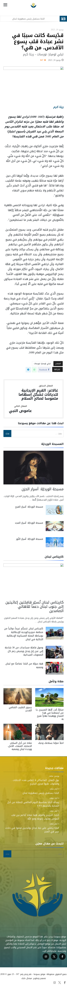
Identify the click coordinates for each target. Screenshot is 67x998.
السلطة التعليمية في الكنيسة (52, 987)
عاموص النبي (20, 409)
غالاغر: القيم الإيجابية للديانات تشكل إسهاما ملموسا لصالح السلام (38, 393)
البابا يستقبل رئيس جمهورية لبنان (28, 19)
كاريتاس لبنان (43, 991)
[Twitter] (54, 956)
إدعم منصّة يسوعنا (26, 991)
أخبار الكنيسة (9, 991)
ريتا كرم (58, 107)
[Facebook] (62, 956)
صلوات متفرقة (59, 991)
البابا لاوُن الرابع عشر (11, 987)
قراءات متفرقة (29, 987)
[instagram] (46, 956)
